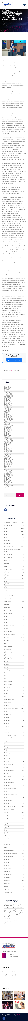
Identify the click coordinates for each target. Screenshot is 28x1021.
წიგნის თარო (7, 871)
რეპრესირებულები (9, 770)
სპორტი (6, 812)
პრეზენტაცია (7, 752)
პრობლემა (7, 758)
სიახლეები (4, 974)
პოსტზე (6, 750)
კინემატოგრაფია (8, 652)
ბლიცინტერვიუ (8, 569)
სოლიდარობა (8, 800)
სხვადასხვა (7, 827)
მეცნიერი (6, 690)
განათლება (7, 575)
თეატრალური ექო (9, 625)
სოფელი (6, 803)
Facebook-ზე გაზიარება (15, 359)
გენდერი (6, 587)
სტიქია (6, 821)
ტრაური (6, 830)
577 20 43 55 (11, 954)
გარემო (6, 581)
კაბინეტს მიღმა (8, 646)
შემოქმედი (7, 862)
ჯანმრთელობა (8, 892)
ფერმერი (6, 841)
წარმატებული (7, 868)
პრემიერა (6, 755)
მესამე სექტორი (8, 684)
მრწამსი (6, 711)
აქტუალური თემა (8, 546)
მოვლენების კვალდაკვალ (11, 708)
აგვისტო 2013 (7, 487)
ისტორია (6, 640)
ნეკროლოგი (7, 723)
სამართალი (7, 785)
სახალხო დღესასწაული (10, 794)
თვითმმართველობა (9, 634)
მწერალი (6, 717)
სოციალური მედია (9, 809)
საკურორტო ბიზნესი (9, 782)
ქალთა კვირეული (9, 850)
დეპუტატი (6, 592)
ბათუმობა (6, 563)
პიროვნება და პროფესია (10, 735)
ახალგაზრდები (8, 554)
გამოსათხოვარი (8, 572)
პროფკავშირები (8, 764)
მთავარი (4, 22)
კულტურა (6, 667)
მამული (6, 672)
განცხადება (7, 578)
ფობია (6, 847)
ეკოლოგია (7, 604)
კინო (5, 655)
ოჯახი (5, 729)
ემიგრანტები (7, 610)
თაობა (6, 619)
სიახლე (6, 797)
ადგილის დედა (8, 525)
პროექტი (6, 761)
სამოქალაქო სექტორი (10, 788)
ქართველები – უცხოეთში (10, 853)
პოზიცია (6, 744)
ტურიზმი (6, 833)
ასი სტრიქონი (7, 543)
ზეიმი (5, 616)
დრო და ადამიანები (9, 595)
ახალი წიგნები (8, 557)
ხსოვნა (6, 886)
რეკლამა (6, 767)
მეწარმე (6, 693)
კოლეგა (6, 661)
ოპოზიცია (6, 726)
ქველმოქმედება (8, 856)
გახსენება (6, 584)
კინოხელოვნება (8, 658)
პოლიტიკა (7, 747)
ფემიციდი (6, 838)
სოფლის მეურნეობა (9, 806)
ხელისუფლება (8, 874)
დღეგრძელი (7, 598)
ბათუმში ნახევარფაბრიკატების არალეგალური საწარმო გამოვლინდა (12, 920)
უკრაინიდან (7, 835)
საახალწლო (7, 776)
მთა (5, 696)
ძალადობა (7, 865)
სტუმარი (6, 824)
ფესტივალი (7, 844)
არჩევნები (7, 540)
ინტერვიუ (6, 637)
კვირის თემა (7, 649)
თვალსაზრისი (8, 631)
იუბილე (6, 643)
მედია (5, 675)
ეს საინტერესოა (8, 613)
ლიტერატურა (7, 670)
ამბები (6, 528)
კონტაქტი (6, 664)
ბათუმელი (7, 560)
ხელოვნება (7, 880)
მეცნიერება (7, 687)
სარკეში (6, 791)
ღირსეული (7, 859)
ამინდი (6, 534)
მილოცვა (6, 705)
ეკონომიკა (7, 607)
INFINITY (18, 1015)
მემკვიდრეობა (8, 681)
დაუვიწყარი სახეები (9, 590)
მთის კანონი (7, 702)
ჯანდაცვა (6, 889)
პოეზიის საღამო (8, 738)
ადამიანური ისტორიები (10, 522)
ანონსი (6, 537)
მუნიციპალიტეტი (8, 714)
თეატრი (6, 628)
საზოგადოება (7, 779)
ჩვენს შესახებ (15, 971)
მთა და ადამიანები (9, 699)
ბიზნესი (6, 566)
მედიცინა (6, 678)
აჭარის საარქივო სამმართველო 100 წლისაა (13, 550)
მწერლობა (7, 720)
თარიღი (6, 622)
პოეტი (5, 741)
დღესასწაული (8, 601)
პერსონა (6, 732)
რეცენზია (6, 773)
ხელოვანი (7, 877)
